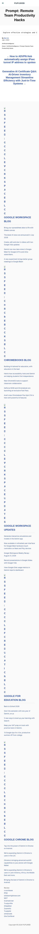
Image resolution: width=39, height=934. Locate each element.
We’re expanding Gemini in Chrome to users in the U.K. (18, 854)
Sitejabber (8, 906)
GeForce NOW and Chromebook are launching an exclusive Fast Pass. (17, 389)
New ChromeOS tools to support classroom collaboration (16, 382)
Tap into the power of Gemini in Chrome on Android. (18, 847)
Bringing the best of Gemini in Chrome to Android (19, 881)
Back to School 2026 (11, 706)
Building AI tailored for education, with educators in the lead (18, 367)
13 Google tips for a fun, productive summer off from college (17, 734)
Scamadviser (9, 901)
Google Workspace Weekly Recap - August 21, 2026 (17, 554)
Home (3, 46)
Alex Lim (6, 38)
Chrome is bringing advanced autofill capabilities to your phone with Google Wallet (18, 862)
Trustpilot (7, 911)
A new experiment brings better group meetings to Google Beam (18, 260)
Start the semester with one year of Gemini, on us (17, 712)
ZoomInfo (7, 909)
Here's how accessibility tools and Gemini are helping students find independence (19, 375)
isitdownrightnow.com (12, 896)
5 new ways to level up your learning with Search (19, 719)
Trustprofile (8, 903)
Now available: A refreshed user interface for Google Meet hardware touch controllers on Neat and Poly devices (19, 545)
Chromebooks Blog (17, 360)
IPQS (6, 893)
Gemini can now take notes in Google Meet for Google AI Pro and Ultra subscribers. (17, 251)
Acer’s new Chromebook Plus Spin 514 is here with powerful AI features (19, 396)
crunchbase (8, 890)
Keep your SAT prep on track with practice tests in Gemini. (16, 726)
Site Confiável (9, 916)
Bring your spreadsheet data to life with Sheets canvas (18, 229)
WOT (6, 898)
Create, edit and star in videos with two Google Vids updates (18, 243)
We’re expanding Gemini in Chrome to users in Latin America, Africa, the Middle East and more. (19, 872)
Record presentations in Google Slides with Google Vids (18, 561)
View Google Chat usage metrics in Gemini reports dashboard (17, 569)
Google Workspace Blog (17, 219)
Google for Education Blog (15, 698)
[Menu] (3, 3)
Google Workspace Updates (17, 527)
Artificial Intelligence (8, 43)
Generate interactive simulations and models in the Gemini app (17, 537)
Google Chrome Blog (19, 839)
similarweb (8, 914)
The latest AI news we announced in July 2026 (19, 236)
